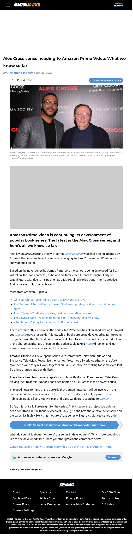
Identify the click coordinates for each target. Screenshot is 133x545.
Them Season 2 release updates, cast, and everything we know (54, 313)
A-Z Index (108, 504)
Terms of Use (110, 498)
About (16, 492)
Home (13, 469)
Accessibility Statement (81, 504)
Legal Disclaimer (50, 504)
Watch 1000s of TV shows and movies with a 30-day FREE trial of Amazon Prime (61, 446)
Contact (71, 492)
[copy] (29, 80)
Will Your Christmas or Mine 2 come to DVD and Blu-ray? (49, 299)
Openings (45, 492)
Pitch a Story (47, 498)
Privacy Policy (75, 498)
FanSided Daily (22, 498)
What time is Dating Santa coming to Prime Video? (46, 322)
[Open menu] (8, 5)
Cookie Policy (21, 504)
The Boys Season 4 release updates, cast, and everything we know (56, 317)
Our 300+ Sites (111, 492)
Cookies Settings (23, 510)
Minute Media (21, 519)
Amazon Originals (31, 469)
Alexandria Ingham (20, 72)
